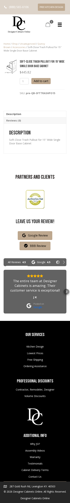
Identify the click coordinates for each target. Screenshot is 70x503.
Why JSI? (35, 444)
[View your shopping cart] (48, 24)
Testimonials (35, 463)
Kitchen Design (35, 346)
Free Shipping (35, 359)
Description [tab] (13, 114)
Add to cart (41, 81)
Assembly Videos (35, 450)
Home (7, 43)
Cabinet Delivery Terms (35, 470)
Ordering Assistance (35, 366)
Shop (15, 43)
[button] (16, 7)
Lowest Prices (35, 353)
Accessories (19, 47)
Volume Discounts (35, 396)
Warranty (35, 457)
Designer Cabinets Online (35, 498)
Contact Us (35, 476)
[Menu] (59, 24)
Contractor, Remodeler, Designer (35, 389)
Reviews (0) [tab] (13, 120)
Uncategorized (28, 43)
